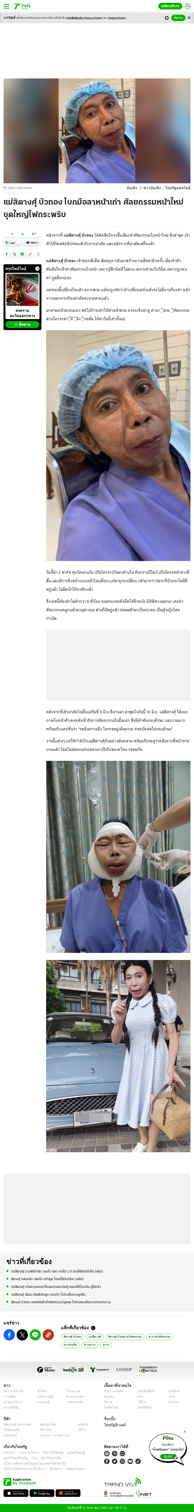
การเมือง (9, 1396)
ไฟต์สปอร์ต (11, 1430)
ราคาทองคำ (74, 1402)
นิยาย (107, 1402)
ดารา (85, 1344)
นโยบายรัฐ (43, 1396)
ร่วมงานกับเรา (27, 1452)
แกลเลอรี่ (10, 1435)
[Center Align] (189, 18)
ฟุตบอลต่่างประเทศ (16, 1424)
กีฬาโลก (42, 1430)
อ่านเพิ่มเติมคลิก (84, 18)
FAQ (31, 1458)
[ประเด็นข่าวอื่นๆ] (37, 268)
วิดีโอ (140, 1402)
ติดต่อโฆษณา (68, 1469)
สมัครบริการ (171, 6)
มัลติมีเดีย (143, 1407)
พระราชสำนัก (12, 1391)
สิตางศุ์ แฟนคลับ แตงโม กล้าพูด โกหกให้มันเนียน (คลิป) (47, 1279)
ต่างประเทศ (73, 1396)
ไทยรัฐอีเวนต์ (113, 1425)
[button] (7, 254)
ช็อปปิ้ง (109, 1419)
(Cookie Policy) (117, 18)
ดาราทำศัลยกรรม (155, 1336)
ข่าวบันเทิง (156, 188)
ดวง (139, 1396)
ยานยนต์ (41, 1402)
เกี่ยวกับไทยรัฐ (49, 1452)
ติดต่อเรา (50, 1469)
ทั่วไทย (40, 1391)
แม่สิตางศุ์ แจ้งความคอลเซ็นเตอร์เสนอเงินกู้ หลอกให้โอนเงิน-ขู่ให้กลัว (56, 1287)
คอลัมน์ (171, 1391)
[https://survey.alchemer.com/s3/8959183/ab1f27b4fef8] (168, 1448)
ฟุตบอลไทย (44, 1424)
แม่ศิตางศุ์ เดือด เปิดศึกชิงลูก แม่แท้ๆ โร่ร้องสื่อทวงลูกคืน (48, 1294)
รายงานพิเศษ (113, 1391)
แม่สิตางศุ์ (93, 1336)
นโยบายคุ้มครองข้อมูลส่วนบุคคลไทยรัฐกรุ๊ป (31, 1463)
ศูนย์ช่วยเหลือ (47, 1458)
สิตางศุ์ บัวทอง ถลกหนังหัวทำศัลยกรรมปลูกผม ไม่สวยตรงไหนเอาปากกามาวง (61, 1302)
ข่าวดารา (69, 1344)
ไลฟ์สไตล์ (110, 1407)
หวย (170, 1396)
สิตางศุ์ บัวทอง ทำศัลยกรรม (122, 1336)
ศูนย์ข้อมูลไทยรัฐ (14, 1458)
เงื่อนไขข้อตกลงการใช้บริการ (22, 1469)
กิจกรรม (9, 1452)
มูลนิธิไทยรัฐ (71, 1452)
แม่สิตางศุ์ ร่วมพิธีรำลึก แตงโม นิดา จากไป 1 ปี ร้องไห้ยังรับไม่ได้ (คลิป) (57, 1271)
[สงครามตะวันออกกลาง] (22, 290)
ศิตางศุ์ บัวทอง (72, 1336)
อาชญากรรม (12, 1402)
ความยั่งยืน (11, 1407)
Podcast (173, 1402)
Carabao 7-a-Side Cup (53, 1435)
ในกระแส (71, 1391)
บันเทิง (138, 188)
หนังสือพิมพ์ (144, 1391)
